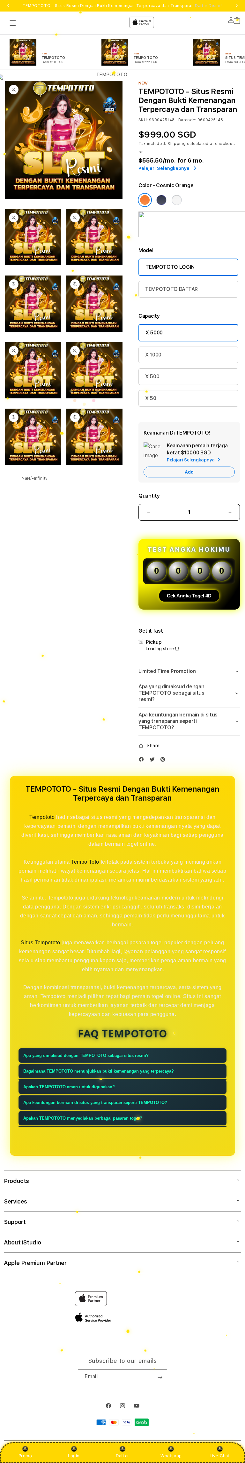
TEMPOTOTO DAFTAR (171, 289)
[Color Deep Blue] (161, 200)
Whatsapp (171, 1455)
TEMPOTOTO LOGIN (169, 267)
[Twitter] (153, 760)
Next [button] (237, 6)
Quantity (149, 496)
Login (74, 1455)
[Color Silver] (177, 200)
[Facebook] (142, 760)
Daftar (122, 1455)
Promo (25, 1455)
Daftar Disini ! (208, 6)
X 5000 (154, 333)
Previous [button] (8, 6)
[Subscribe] (160, 1377)
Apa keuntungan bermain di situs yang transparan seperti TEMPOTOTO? (95, 1102)
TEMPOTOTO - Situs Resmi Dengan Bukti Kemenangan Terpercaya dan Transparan (122, 6)
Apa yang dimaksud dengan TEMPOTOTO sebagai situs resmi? (86, 1055)
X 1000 (153, 355)
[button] (189, 671)
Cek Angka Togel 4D (189, 595)
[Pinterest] (164, 760)
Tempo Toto (85, 862)
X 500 (152, 376)
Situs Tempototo (40, 942)
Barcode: (187, 120)
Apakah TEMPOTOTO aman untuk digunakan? (69, 1086)
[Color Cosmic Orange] (144, 200)
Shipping (176, 143)
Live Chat (220, 1455)
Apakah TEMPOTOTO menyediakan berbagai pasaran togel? (82, 1118)
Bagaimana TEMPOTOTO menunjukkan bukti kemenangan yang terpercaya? (98, 1071)
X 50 (150, 398)
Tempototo (42, 817)
